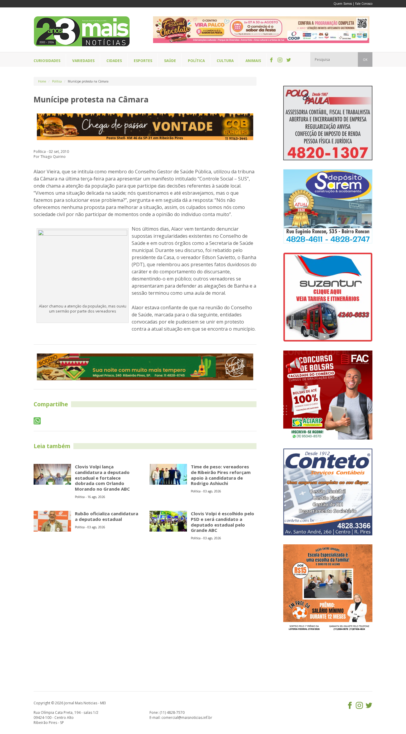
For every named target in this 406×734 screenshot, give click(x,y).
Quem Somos (342, 3)
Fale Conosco (363, 3)
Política (57, 81)
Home (42, 81)
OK (365, 60)
